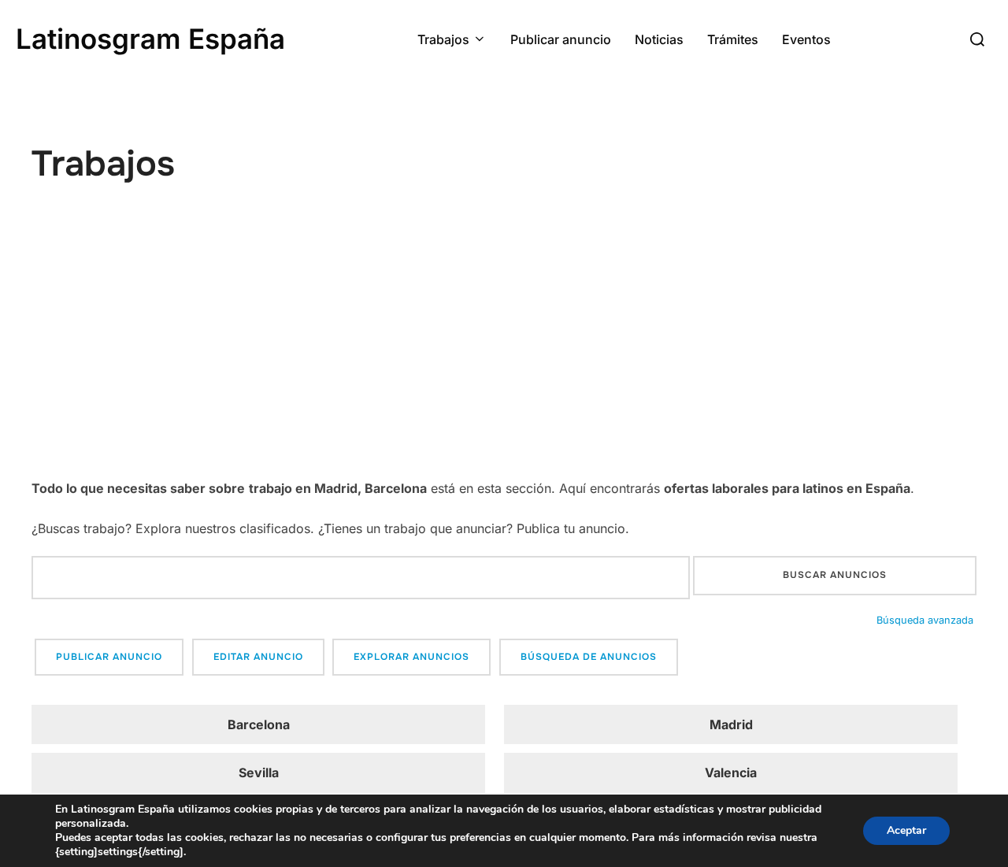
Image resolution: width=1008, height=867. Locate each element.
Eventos (806, 39)
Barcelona (259, 724)
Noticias (659, 39)
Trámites (732, 39)
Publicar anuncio (560, 39)
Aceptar (906, 830)
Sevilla (259, 772)
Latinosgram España (150, 38)
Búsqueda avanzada (924, 620)
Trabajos (443, 39)
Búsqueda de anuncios (589, 656)
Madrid (731, 724)
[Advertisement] (504, 358)
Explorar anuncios (411, 656)
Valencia (731, 772)
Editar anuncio (258, 656)
